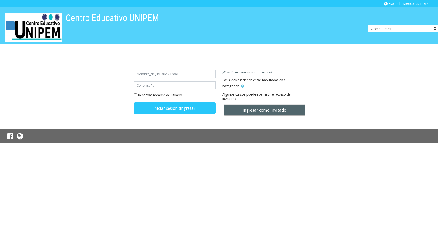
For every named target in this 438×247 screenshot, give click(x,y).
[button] (406, 3)
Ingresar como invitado (264, 110)
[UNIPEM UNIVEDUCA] (21, 137)
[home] (33, 27)
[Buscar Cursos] (435, 28)
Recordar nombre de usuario (160, 95)
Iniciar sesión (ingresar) (174, 108)
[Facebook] (9, 137)
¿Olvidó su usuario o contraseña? (247, 72)
